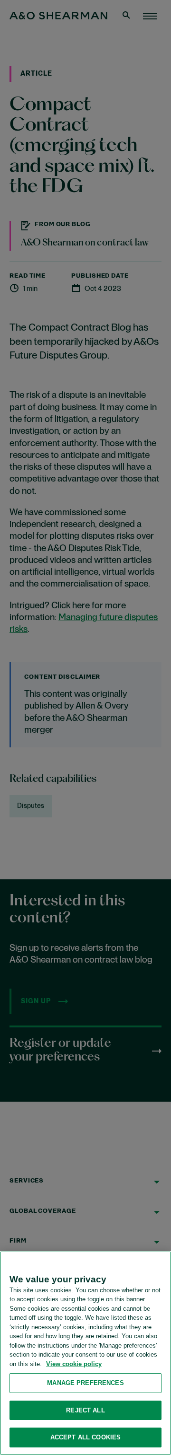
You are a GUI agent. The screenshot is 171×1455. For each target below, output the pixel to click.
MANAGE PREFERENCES (85, 1382)
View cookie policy (74, 1363)
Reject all (85, 1410)
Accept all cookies (85, 1437)
